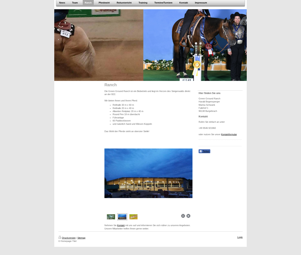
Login (240, 237)
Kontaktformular (229, 134)
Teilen (205, 151)
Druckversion (69, 238)
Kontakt (121, 225)
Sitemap (81, 238)
